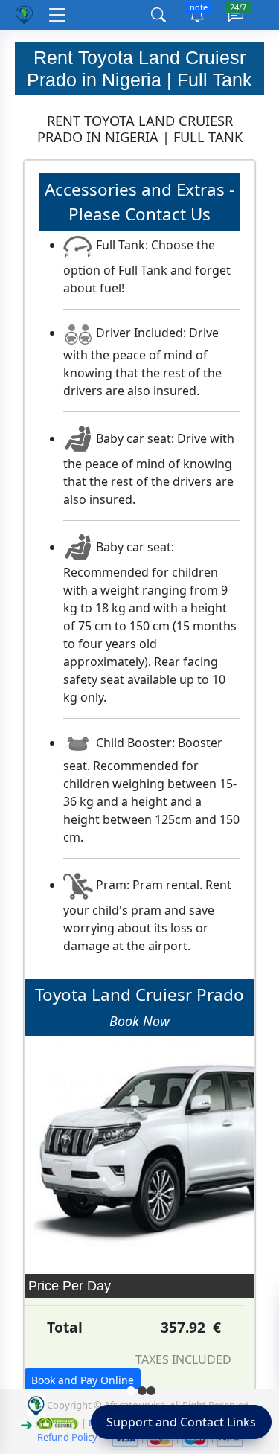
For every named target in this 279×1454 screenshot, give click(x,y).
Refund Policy (67, 1437)
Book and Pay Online (82, 1380)
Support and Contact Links (181, 1422)
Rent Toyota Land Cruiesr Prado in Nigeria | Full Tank (139, 68)
